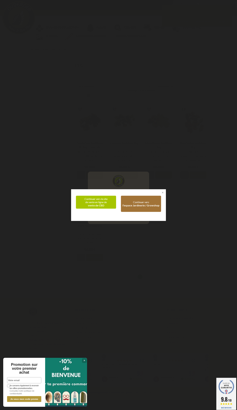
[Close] (162, 192)
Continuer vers (141, 204)
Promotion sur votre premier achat (24, 368)
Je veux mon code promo (24, 399)
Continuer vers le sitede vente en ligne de (96, 202)
